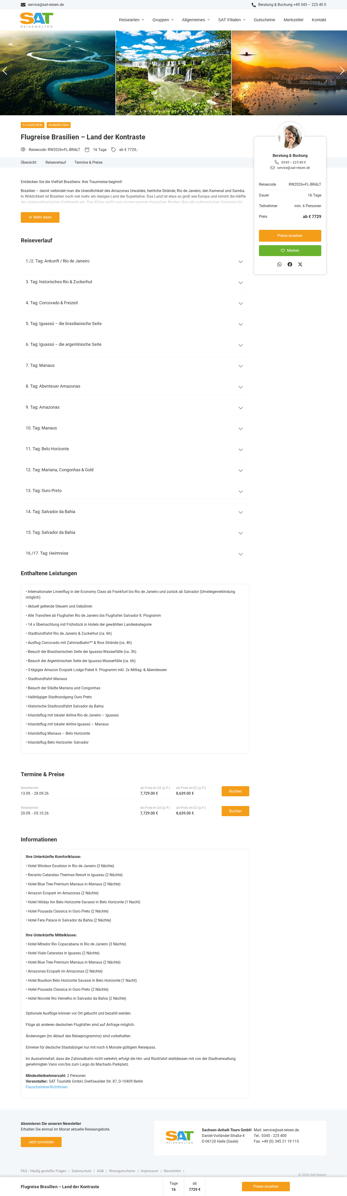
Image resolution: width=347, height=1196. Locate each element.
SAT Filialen (229, 19)
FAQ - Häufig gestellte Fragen (43, 1171)
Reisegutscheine (122, 1171)
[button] (4, 71)
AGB (100, 1171)
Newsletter (172, 1171)
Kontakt (319, 19)
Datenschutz (81, 1171)
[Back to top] (336, 1185)
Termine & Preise (88, 162)
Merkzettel (293, 19)
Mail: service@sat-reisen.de (276, 1130)
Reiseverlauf (56, 162)
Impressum (149, 1171)
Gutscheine (264, 19)
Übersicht (28, 162)
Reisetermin (29, 788)
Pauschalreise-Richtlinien (47, 1087)
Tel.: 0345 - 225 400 (270, 1135)
